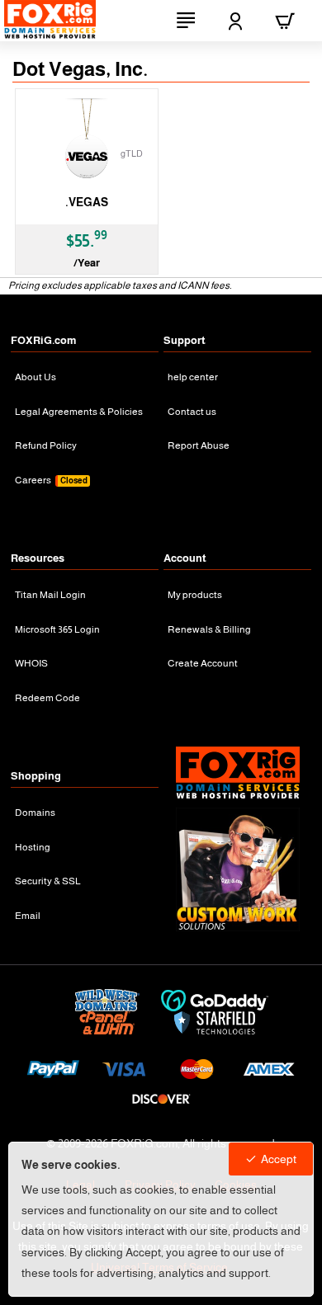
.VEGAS (86, 202)
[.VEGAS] (87, 140)
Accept (278, 1159)
